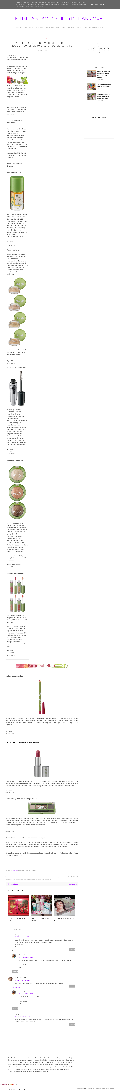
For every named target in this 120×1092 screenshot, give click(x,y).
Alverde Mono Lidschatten (36, 877)
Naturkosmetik (46, 879)
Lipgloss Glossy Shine (35, 879)
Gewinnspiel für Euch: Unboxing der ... (64, 919)
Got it (102, 4)
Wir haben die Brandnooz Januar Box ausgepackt (104, 85)
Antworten (72, 949)
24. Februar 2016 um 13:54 (22, 937)
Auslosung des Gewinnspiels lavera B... (40, 919)
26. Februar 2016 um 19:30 (22, 1016)
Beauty (10, 879)
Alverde (25, 877)
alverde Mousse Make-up (51, 877)
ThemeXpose (90, 1088)
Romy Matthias (21, 977)
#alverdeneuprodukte (41, 39)
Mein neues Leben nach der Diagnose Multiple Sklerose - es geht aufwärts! (103, 74)
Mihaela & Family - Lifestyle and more (60, 18)
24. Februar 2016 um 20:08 (22, 980)
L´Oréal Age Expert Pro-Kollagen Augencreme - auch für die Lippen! (103, 96)
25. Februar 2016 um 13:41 (26, 957)
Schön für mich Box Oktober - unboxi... (18, 919)
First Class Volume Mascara (21, 879)
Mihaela (40, 50)
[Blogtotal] (11, 1085)
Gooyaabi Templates (108, 1088)
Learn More (94, 4)
